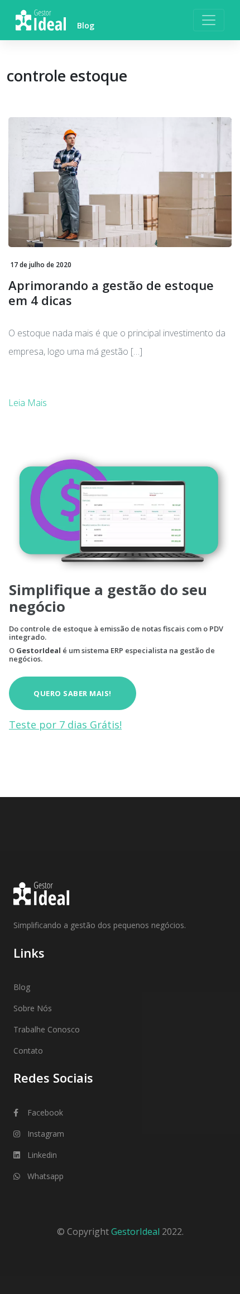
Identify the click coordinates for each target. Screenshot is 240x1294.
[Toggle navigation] (208, 20)
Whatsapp (45, 1176)
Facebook (45, 1112)
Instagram (45, 1133)
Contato (28, 1050)
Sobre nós (32, 1008)
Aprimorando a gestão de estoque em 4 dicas (111, 292)
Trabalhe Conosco (46, 1029)
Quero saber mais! (72, 693)
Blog (21, 987)
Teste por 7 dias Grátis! (65, 724)
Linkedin (42, 1155)
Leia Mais (27, 403)
